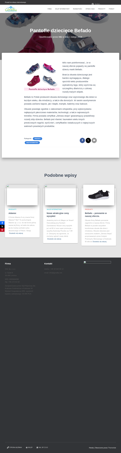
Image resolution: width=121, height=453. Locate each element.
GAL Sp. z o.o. (43, 447)
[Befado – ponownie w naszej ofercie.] (98, 195)
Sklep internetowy (62, 9)
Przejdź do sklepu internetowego (15, 2)
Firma (50, 9)
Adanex (12, 213)
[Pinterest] (2, 230)
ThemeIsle (112, 448)
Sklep (30, 447)
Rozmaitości (77, 9)
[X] (2, 226)
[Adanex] (22, 195)
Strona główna (15, 447)
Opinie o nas (90, 9)
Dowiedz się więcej (16, 233)
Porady (111, 9)
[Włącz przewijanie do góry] (116, 448)
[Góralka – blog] (11, 9)
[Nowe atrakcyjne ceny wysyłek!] (60, 195)
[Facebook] (2, 223)
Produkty (101, 9)
